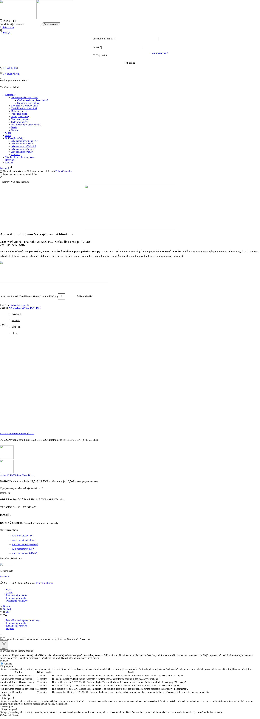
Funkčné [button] (4, 660)
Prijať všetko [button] (60, 639)
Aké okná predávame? (22, 151)
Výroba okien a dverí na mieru (19, 157)
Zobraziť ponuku (63, 171)
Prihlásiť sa (130, 63)
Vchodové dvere (19, 114)
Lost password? (159, 52)
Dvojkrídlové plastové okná (24, 105)
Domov (5, 182)
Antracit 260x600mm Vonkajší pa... (17, 433)
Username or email (104, 38)
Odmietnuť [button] (72, 639)
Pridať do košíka (85, 296)
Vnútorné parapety (20, 119)
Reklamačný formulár (16, 623)
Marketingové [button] (6, 706)
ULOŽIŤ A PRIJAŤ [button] (10, 715)
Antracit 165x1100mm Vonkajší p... (17, 475)
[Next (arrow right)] (4, 637)
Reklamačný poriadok (16, 625)
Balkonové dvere (19, 111)
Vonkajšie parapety (20, 116)
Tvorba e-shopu (44, 582)
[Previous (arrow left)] (1, 637)
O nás (8, 132)
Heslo (96, 46)
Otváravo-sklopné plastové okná (32, 100)
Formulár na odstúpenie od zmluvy (22, 620)
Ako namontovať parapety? (24, 141)
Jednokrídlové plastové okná (24, 97)
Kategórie (10, 95)
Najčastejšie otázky (14, 138)
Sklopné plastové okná (28, 103)
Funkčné (8, 663)
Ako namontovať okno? (22, 149)
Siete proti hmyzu (19, 122)
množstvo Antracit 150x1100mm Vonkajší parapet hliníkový (29, 296)
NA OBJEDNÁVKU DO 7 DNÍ (24, 307)
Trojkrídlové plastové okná (24, 108)
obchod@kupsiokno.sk (24, 515)
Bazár (14, 127)
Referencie (10, 160)
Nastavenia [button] (85, 639)
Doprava (15, 154)
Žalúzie (14, 130)
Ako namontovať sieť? (22, 143)
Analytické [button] (5, 695)
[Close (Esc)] (1, 634)
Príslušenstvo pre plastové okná (26, 124)
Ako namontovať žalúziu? (23, 146)
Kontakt (9, 162)
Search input (6, 24)
